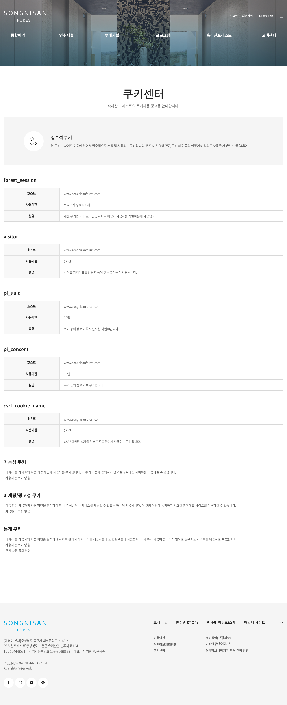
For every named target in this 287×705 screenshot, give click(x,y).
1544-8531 (17, 651)
